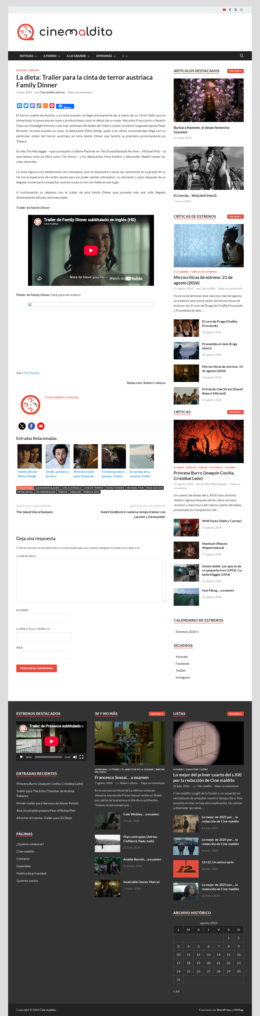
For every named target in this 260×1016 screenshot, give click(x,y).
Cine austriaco (72, 487)
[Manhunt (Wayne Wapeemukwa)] (186, 544)
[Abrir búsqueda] (242, 56)
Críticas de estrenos (204, 271)
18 (188, 963)
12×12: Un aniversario (218, 862)
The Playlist (31, 373)
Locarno (230, 467)
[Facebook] (230, 9)
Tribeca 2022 (91, 491)
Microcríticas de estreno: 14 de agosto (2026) (222, 368)
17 (178, 963)
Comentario (27, 556)
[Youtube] (224, 9)
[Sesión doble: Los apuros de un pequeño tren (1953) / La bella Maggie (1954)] (186, 566)
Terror (62, 491)
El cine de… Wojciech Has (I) (195, 195)
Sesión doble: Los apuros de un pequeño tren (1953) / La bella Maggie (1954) (222, 570)
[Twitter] (235, 9)
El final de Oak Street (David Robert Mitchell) (222, 391)
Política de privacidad (31, 873)
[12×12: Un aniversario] (186, 862)
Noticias (26, 56)
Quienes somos (27, 880)
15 (228, 954)
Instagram (183, 677)
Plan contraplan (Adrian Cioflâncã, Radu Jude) (140, 839)
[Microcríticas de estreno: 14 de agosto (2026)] (186, 367)
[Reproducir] (22, 757)
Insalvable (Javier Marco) (141, 882)
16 (238, 954)
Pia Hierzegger (45, 491)
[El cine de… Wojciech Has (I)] (209, 168)
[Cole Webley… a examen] (107, 814)
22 (228, 963)
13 (208, 954)
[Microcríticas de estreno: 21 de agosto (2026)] (209, 247)
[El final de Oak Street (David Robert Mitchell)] (186, 389)
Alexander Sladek (47, 487)
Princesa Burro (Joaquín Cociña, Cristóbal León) (49, 783)
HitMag (238, 1010)
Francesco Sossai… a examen (122, 777)
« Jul (176, 991)
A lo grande (76, 56)
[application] (51, 741)
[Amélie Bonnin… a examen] (107, 860)
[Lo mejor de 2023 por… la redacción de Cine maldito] (186, 885)
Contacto (23, 858)
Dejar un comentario (80, 92)
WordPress (224, 1010)
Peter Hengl (25, 491)
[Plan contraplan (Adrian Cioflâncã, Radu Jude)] (107, 837)
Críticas (191, 467)
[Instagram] (241, 9)
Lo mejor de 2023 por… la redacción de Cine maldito (220, 887)
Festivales (216, 467)
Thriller (75, 491)
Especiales (23, 866)
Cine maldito (208, 288)
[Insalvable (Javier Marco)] (107, 882)
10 (178, 954)
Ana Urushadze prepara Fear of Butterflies (45, 810)
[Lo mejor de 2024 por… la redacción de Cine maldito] (186, 840)
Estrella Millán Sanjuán (214, 484)
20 (208, 963)
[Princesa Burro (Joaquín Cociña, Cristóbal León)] (209, 442)
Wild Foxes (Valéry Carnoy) (222, 521)
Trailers (34, 70)
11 (188, 954)
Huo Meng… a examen (218, 590)
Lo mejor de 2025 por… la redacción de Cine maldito (220, 819)
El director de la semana (138, 769)
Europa (202, 467)
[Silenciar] (75, 757)
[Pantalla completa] (81, 757)
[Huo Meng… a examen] (186, 591)
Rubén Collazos (129, 783)
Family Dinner (115, 487)
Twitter (181, 670)
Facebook (182, 663)
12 (198, 954)
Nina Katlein (154, 487)
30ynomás (104, 56)
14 (218, 954)
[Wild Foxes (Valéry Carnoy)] (186, 521)
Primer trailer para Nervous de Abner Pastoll (47, 803)
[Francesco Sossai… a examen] (130, 724)
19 (198, 963)
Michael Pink (135, 487)
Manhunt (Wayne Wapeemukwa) (214, 546)
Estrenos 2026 (186, 631)
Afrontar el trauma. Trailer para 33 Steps (44, 818)
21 (218, 963)
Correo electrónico (34, 629)
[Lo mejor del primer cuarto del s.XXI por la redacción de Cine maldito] (208, 724)
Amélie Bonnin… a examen (142, 859)
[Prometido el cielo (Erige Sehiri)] (186, 344)
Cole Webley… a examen (141, 814)
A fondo (49, 56)
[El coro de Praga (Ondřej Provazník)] (186, 322)
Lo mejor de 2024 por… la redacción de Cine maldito (220, 842)
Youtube (182, 656)
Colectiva (192, 769)
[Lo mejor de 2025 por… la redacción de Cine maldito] (186, 817)
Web (19, 647)
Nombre (23, 610)
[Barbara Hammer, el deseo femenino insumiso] (209, 100)
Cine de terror (94, 487)
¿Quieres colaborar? (30, 844)
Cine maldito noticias (52, 92)
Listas (204, 769)
